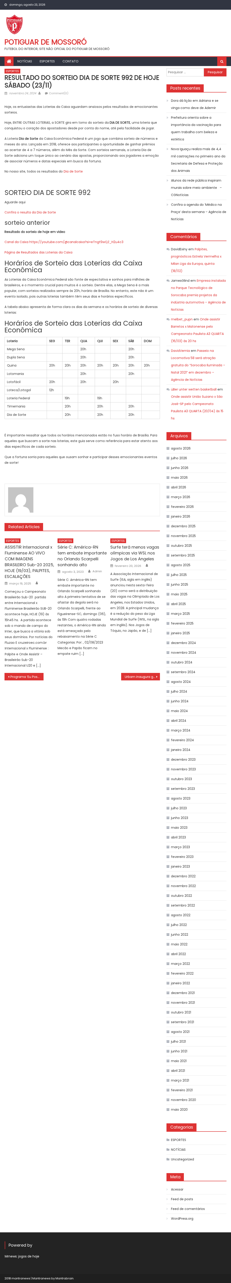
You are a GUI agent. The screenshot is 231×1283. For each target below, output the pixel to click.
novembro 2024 (183, 652)
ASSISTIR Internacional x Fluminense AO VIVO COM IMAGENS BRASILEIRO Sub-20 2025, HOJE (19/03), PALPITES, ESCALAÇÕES (29, 561)
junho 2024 (180, 701)
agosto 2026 (181, 448)
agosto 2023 (180, 798)
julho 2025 (179, 575)
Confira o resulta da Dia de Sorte (30, 212)
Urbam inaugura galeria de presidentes (142, 677)
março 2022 (180, 963)
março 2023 (180, 847)
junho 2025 (179, 584)
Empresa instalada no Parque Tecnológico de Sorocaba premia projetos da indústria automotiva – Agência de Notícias (198, 295)
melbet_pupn (182, 319)
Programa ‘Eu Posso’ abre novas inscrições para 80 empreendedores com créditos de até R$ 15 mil (26, 677)
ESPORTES (47, 61)
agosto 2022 (180, 915)
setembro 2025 (183, 555)
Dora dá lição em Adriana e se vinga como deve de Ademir (194, 104)
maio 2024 (179, 711)
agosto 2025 (180, 565)
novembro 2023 (183, 769)
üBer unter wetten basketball (194, 389)
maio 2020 (179, 1109)
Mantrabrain (64, 1278)
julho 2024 (179, 691)
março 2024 (180, 730)
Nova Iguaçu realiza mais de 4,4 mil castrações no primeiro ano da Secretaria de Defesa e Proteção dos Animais (198, 160)
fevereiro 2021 (182, 1090)
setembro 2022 (183, 905)
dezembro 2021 (183, 993)
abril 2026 (178, 487)
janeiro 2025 (180, 633)
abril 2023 (178, 837)
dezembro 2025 (183, 526)
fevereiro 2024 (182, 740)
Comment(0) (58, 93)
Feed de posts (182, 1199)
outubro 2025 (181, 545)
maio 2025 (179, 594)
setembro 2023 (183, 788)
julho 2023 (179, 808)
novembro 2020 (183, 1100)
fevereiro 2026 (182, 506)
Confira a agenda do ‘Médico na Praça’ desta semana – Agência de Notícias (198, 211)
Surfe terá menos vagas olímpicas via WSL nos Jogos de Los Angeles (134, 553)
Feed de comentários (188, 1209)
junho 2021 (179, 1051)
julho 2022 (179, 925)
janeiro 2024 (180, 750)
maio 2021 (179, 1061)
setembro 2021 (182, 1022)
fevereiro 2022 (182, 973)
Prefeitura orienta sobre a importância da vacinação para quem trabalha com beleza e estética (196, 128)
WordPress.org (182, 1218)
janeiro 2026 (180, 516)
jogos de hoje (28, 1256)
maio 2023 (179, 827)
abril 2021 (178, 1070)
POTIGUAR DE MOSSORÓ (46, 42)
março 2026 (180, 497)
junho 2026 (179, 468)
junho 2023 (179, 818)
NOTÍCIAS (24, 61)
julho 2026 (179, 458)
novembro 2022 (183, 886)
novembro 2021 (183, 1002)
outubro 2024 (181, 662)
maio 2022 (179, 944)
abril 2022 (178, 954)
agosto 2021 (180, 1032)
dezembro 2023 (183, 759)
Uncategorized (182, 1159)
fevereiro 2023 (182, 857)
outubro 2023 (181, 779)
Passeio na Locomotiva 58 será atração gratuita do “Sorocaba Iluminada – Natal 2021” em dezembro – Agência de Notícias (198, 365)
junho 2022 (179, 934)
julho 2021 (178, 1041)
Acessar (177, 1189)
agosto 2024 (181, 681)
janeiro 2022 (180, 983)
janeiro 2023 (180, 866)
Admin (97, 571)
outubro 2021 (181, 1012)
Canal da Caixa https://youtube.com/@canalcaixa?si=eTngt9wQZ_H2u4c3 (64, 242)
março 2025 (180, 613)
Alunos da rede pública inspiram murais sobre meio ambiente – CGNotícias (196, 187)
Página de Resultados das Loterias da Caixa (38, 252)
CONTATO (70, 61)
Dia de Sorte (73, 171)
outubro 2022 (181, 895)
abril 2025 (178, 604)
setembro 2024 (183, 672)
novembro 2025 (183, 536)
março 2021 (180, 1080)
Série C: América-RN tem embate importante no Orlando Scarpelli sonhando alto (82, 556)
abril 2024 (178, 720)
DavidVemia (180, 350)
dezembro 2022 (183, 876)
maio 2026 (179, 477)
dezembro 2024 (183, 643)
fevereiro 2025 (182, 623)
